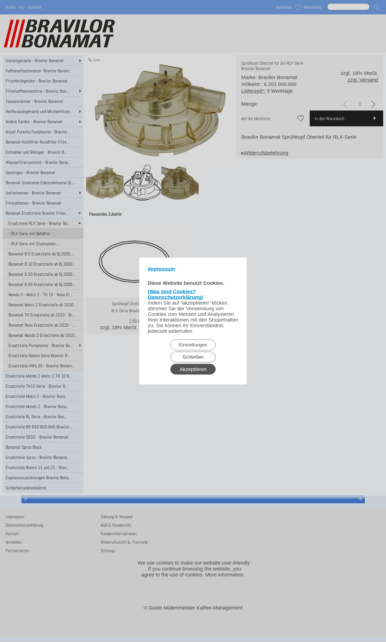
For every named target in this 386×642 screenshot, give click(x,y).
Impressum (161, 269)
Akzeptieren (193, 369)
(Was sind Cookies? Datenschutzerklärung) (175, 294)
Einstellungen (193, 345)
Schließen (193, 357)
